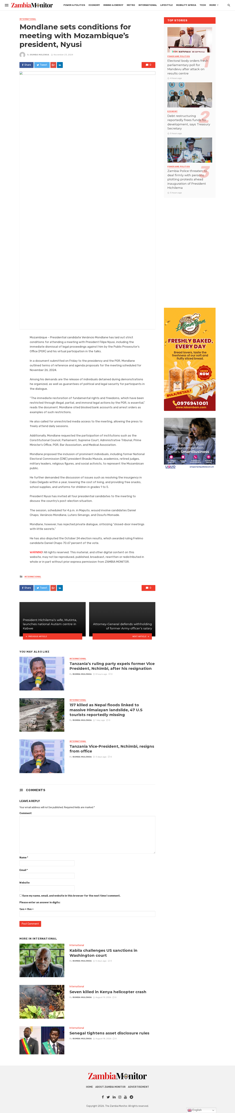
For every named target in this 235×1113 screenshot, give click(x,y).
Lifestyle (166, 5)
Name (23, 857)
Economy (94, 5)
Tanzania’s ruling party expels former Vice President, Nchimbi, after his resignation (112, 666)
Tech (203, 5)
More (212, 5)
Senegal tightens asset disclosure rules (109, 1033)
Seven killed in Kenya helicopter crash (108, 992)
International (147, 5)
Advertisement (138, 1086)
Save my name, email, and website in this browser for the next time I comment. (71, 895)
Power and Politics (178, 56)
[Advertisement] (190, 249)
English (197, 1110)
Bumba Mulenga (39, 54)
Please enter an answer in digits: (39, 902)
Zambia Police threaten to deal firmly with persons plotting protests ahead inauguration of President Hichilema (187, 179)
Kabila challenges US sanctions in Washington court (103, 952)
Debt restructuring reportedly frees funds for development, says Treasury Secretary (188, 122)
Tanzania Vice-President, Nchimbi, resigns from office (112, 748)
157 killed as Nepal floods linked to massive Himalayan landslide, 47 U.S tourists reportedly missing (106, 710)
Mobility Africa (186, 5)
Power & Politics (74, 5)
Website (24, 882)
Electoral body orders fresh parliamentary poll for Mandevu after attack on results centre (187, 67)
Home (89, 1086)
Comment (25, 813)
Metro (131, 5)
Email (23, 870)
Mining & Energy (113, 5)
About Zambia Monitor (110, 1086)
